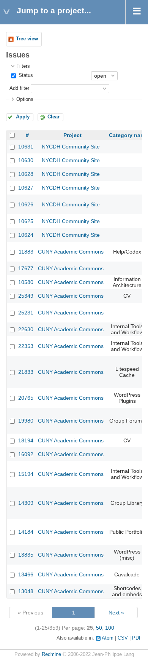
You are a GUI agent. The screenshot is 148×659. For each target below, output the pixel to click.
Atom (107, 638)
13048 (25, 591)
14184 (25, 532)
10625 (25, 221)
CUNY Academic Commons (71, 252)
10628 (25, 174)
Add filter (19, 88)
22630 (25, 329)
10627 (25, 188)
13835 (25, 555)
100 (109, 628)
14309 (25, 503)
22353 (25, 346)
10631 (25, 147)
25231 (25, 313)
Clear (53, 117)
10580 (25, 282)
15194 (25, 474)
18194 (25, 440)
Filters (23, 66)
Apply (23, 117)
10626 (25, 204)
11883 (26, 252)
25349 (25, 296)
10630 (25, 160)
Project (72, 135)
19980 (25, 421)
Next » (116, 613)
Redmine (51, 654)
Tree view (27, 38)
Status (25, 75)
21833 (25, 372)
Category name (128, 135)
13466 (25, 574)
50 (99, 628)
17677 (25, 268)
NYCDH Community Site (71, 147)
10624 (25, 235)
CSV (123, 638)
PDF (137, 638)
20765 (25, 398)
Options (24, 99)
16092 (25, 454)
